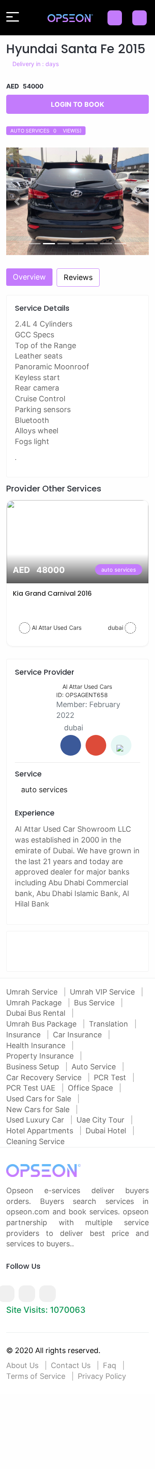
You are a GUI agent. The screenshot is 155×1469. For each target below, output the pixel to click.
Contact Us (71, 1365)
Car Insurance (78, 1034)
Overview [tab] (29, 277)
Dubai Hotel (107, 1130)
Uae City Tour (101, 1119)
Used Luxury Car (36, 1119)
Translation (109, 1023)
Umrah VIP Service (103, 992)
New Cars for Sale (39, 1109)
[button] (17, 201)
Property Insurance (41, 1055)
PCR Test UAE (31, 1087)
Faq (109, 1365)
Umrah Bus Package (42, 1023)
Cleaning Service (35, 1141)
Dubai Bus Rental (36, 1013)
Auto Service (95, 1066)
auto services (118, 569)
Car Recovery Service (44, 1077)
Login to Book (77, 104)
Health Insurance (36, 1045)
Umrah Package (35, 1002)
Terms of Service (35, 1376)
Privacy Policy (102, 1376)
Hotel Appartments (40, 1130)
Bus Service (95, 1002)
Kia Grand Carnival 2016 (52, 593)
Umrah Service (33, 992)
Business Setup (33, 1066)
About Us (22, 1365)
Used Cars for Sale (39, 1098)
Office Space (91, 1087)
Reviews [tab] (78, 277)
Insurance (24, 1034)
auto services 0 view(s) (45, 131)
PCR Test (111, 1077)
